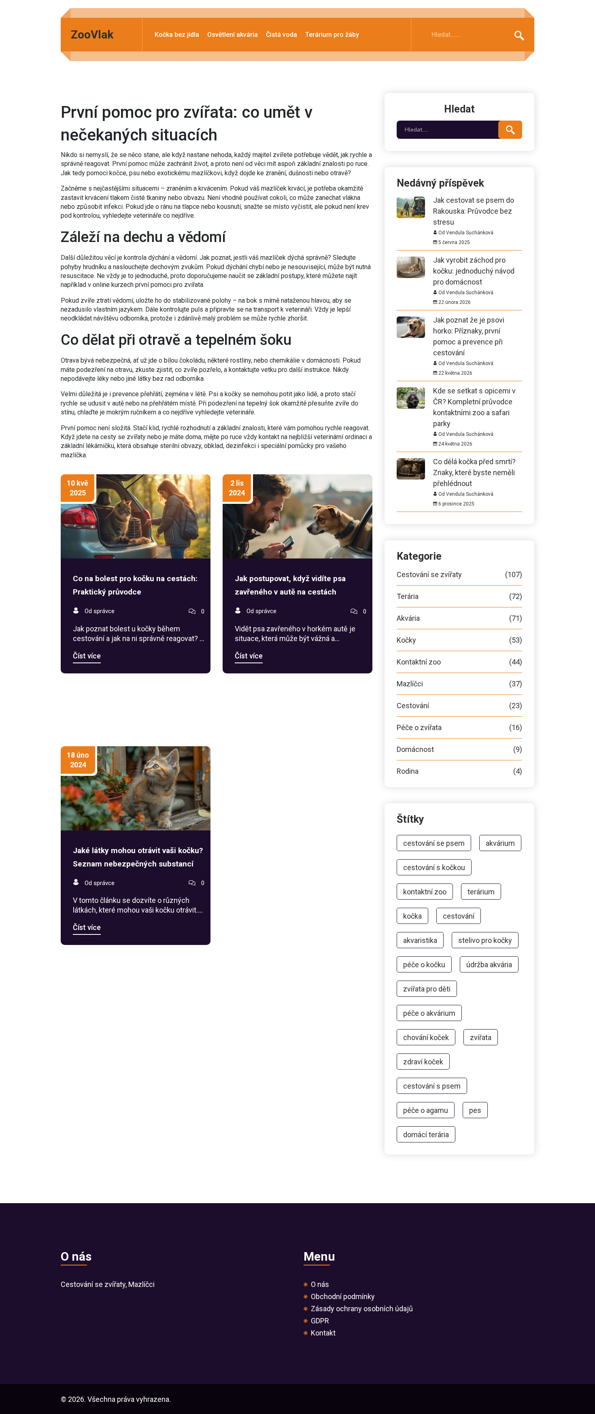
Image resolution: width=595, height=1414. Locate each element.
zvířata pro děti (426, 989)
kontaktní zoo (424, 891)
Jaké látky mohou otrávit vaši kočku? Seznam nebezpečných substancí (138, 857)
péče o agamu (425, 1110)
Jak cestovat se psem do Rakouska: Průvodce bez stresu (473, 200)
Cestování (459, 705)
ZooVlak (92, 34)
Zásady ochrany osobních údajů (362, 1308)
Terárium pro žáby (332, 35)
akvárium (500, 843)
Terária (459, 596)
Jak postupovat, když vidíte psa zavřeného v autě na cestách (290, 585)
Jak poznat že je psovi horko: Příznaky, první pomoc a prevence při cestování (468, 320)
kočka (412, 916)
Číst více (87, 656)
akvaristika (420, 940)
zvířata (480, 1037)
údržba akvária (489, 964)
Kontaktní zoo (459, 662)
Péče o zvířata (459, 727)
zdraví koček (423, 1061)
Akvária (459, 618)
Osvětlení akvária (232, 35)
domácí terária (426, 1134)
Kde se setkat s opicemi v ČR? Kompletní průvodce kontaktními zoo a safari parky (474, 390)
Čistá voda (281, 35)
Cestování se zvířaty (459, 574)
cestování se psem (434, 843)
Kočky (459, 640)
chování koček (426, 1037)
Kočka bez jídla (177, 35)
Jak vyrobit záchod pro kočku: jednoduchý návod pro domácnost (473, 260)
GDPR (320, 1321)
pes (475, 1110)
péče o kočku (424, 964)
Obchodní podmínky (343, 1296)
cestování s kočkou (434, 867)
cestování (458, 916)
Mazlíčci (459, 684)
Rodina (459, 771)
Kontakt (323, 1333)
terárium (481, 891)
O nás (320, 1284)
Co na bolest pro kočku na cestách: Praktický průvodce (135, 585)
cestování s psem (432, 1086)
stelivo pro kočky (485, 940)
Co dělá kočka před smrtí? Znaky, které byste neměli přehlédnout (474, 461)
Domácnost (459, 749)
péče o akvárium (429, 1013)
